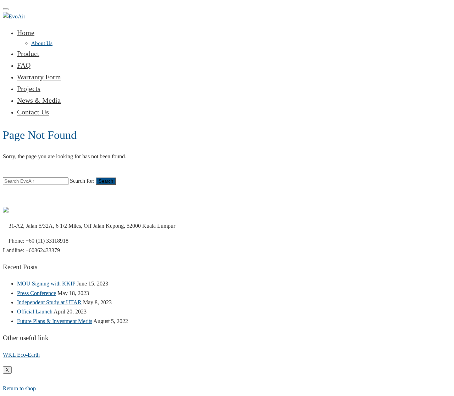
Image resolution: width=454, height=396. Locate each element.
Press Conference (36, 293)
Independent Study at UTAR (49, 302)
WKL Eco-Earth (21, 355)
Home (25, 32)
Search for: (82, 181)
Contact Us (33, 112)
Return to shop (19, 388)
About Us (41, 43)
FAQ (24, 65)
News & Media (39, 100)
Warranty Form (39, 77)
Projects (28, 88)
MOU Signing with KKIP (46, 284)
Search (106, 181)
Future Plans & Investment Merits (54, 321)
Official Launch (34, 312)
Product (28, 53)
